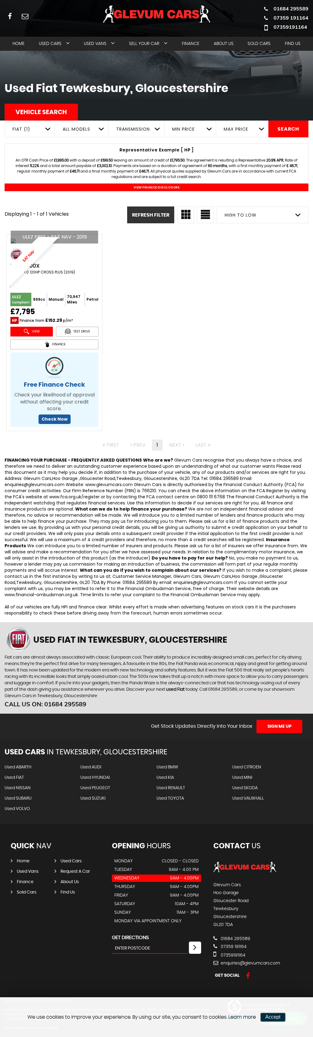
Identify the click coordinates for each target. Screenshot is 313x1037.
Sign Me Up (279, 726)
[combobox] (30, 129)
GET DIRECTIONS (130, 937)
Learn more (242, 1017)
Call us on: (45, 704)
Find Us (292, 44)
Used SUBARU (18, 798)
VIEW (35, 331)
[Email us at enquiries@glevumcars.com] (25, 16)
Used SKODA (245, 788)
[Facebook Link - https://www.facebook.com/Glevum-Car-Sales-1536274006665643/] (10, 16)
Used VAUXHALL (248, 798)
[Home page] (156, 14)
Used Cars (50, 44)
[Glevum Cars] (244, 872)
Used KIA (165, 777)
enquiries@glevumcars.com (249, 963)
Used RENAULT (170, 788)
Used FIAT (14, 777)
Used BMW (167, 767)
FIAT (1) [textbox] (21, 129)
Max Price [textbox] (236, 129)
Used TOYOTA (170, 798)
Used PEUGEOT (95, 788)
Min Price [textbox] (183, 129)
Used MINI (242, 777)
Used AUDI (90, 767)
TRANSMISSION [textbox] (133, 129)
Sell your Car (144, 44)
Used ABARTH (18, 767)
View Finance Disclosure (157, 187)
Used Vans (95, 44)
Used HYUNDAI (95, 777)
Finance (190, 44)
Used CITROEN (246, 767)
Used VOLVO (17, 809)
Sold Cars (259, 44)
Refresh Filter (150, 215)
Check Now (55, 419)
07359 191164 (291, 18)
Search (288, 129)
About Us (224, 44)
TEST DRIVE (81, 331)
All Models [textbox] (76, 129)
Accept (272, 1017)
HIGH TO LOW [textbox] (240, 215)
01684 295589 (291, 9)
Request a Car (75, 871)
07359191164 (290, 27)
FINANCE (58, 344)
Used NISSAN (18, 788)
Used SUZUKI (92, 798)
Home (18, 44)
